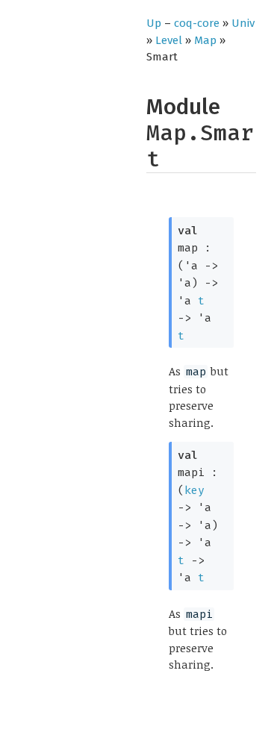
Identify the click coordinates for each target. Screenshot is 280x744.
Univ (243, 23)
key (194, 490)
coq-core (197, 23)
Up (153, 23)
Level (168, 40)
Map (205, 40)
